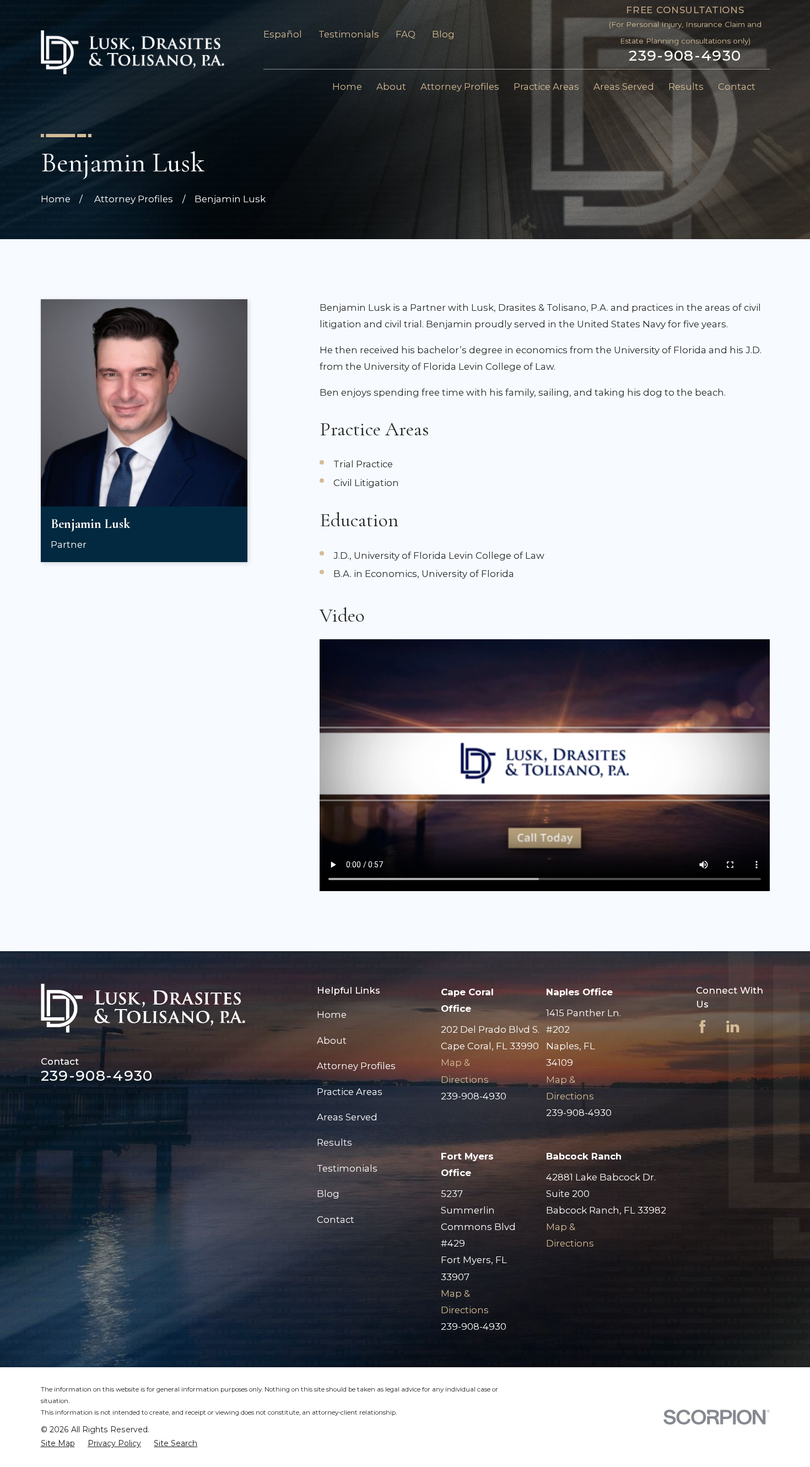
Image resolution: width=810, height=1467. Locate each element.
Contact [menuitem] (736, 86)
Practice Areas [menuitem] (546, 86)
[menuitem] (58, 1443)
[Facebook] (702, 1026)
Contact (335, 1219)
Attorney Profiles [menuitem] (459, 86)
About (332, 1040)
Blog (443, 34)
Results (334, 1142)
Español (282, 34)
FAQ (405, 34)
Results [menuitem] (686, 86)
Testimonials (348, 34)
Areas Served (347, 1117)
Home (332, 1014)
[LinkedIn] (732, 1026)
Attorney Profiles (356, 1065)
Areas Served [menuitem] (623, 86)
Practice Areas (349, 1091)
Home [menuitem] (347, 86)
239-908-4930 (685, 55)
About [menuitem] (391, 86)
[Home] (133, 52)
